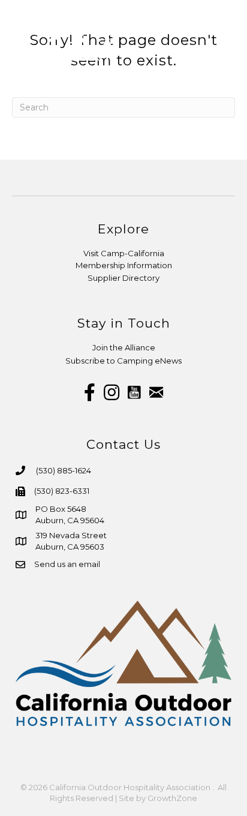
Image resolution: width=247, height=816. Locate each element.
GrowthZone (172, 798)
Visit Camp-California (123, 253)
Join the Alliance (123, 347)
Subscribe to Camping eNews (123, 360)
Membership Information (124, 265)
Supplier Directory (123, 278)
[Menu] (225, 51)
